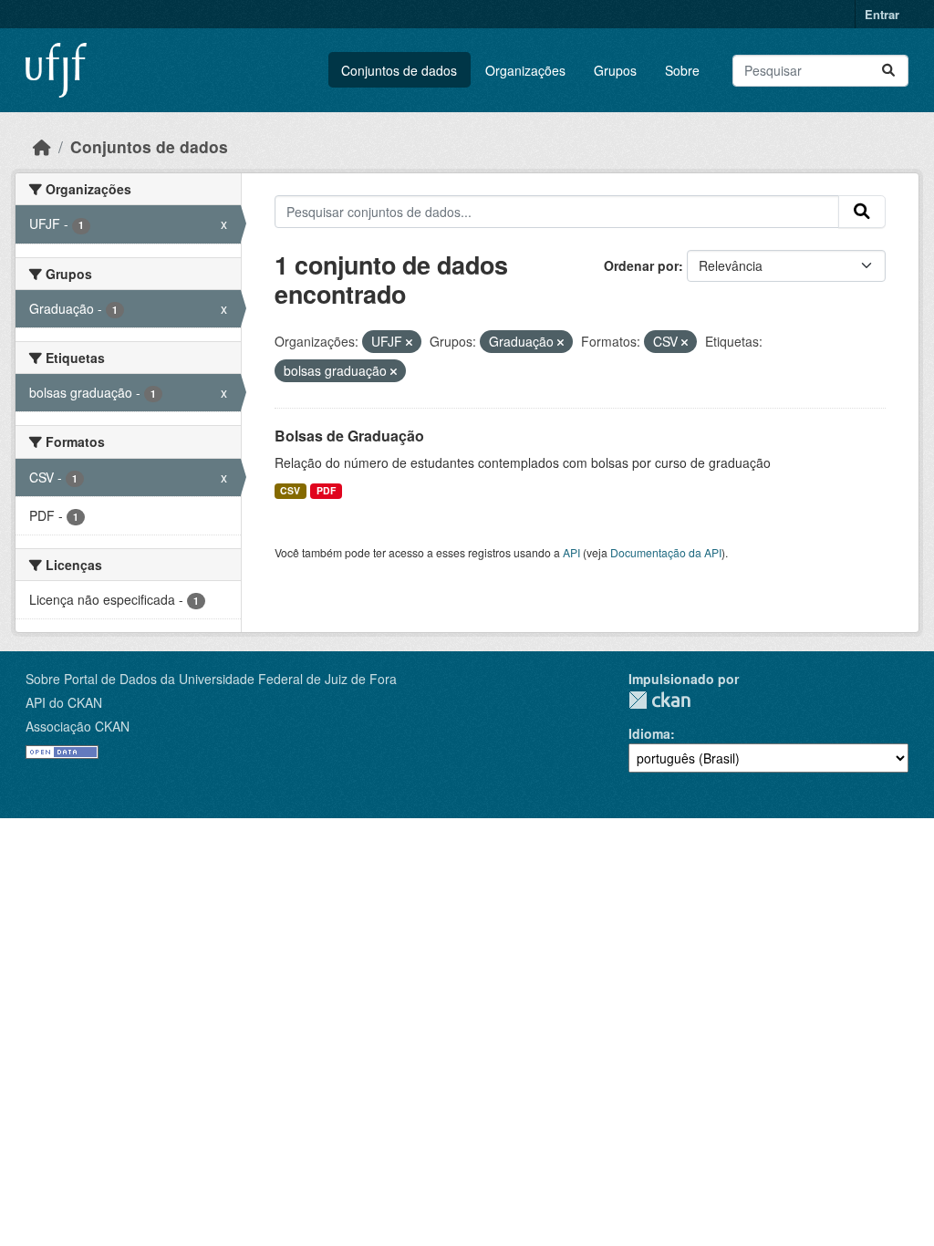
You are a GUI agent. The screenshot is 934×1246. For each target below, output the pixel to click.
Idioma (649, 733)
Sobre (682, 70)
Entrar (882, 14)
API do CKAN (64, 702)
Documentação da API (665, 552)
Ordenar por (641, 265)
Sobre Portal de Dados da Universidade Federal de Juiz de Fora (211, 679)
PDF (326, 490)
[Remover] (409, 342)
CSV (290, 490)
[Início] (42, 146)
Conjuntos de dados (399, 70)
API (571, 552)
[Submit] (888, 71)
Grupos (615, 70)
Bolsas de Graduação (349, 435)
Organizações (525, 70)
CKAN (659, 700)
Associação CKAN (78, 726)
